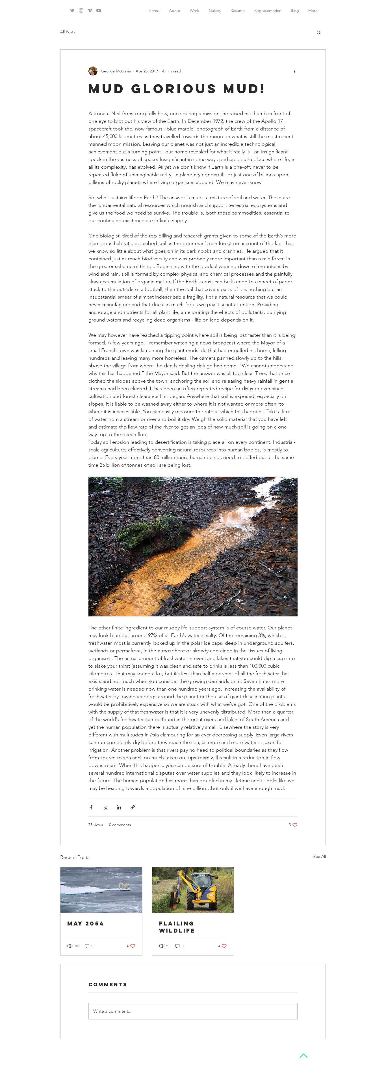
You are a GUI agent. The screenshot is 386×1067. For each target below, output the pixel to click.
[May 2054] (101, 890)
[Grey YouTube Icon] (98, 10)
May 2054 (85, 923)
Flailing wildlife (177, 927)
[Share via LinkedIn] (119, 807)
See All (319, 856)
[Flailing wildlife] (193, 890)
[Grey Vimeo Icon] (90, 10)
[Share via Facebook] (91, 807)
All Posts (67, 32)
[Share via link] (132, 807)
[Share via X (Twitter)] (105, 807)
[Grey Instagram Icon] (81, 10)
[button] (318, 32)
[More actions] (294, 71)
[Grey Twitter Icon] (72, 10)
